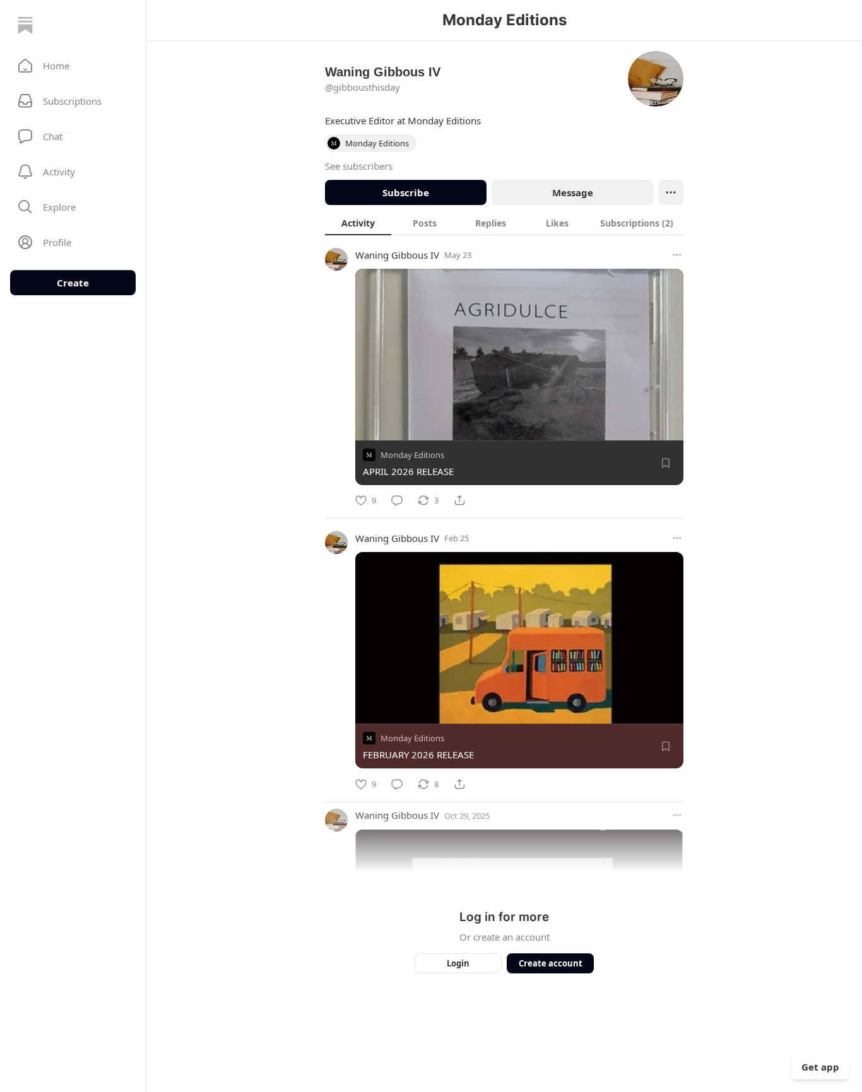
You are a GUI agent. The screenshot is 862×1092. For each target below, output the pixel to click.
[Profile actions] (670, 192)
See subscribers (359, 166)
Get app (820, 1066)
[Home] (25, 25)
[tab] (358, 222)
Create (73, 282)
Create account (550, 963)
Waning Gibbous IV (397, 255)
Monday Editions (412, 455)
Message (572, 192)
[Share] (459, 500)
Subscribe (405, 192)
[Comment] (397, 500)
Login (458, 963)
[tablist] (504, 222)
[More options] (677, 255)
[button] (73, 65)
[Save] (666, 463)
